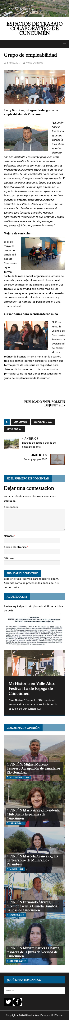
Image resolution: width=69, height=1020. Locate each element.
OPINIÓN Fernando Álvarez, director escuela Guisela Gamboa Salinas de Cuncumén (32, 906)
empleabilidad (43, 422)
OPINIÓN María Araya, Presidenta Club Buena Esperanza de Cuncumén (33, 814)
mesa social (14, 429)
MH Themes (57, 1015)
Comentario (11, 507)
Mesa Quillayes (34, 63)
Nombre (9, 536)
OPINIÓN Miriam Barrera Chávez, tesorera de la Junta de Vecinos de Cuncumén (33, 952)
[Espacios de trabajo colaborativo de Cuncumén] (34, 15)
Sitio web (9, 558)
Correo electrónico (15, 547)
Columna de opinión (23, 728)
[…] (39, 709)
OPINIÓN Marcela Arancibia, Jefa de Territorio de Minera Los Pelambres (32, 860)
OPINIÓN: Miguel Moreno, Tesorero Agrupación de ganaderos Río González (33, 768)
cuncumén (20, 422)
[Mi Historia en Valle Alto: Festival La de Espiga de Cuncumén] (34, 663)
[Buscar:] (34, 990)
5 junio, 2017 (14, 63)
